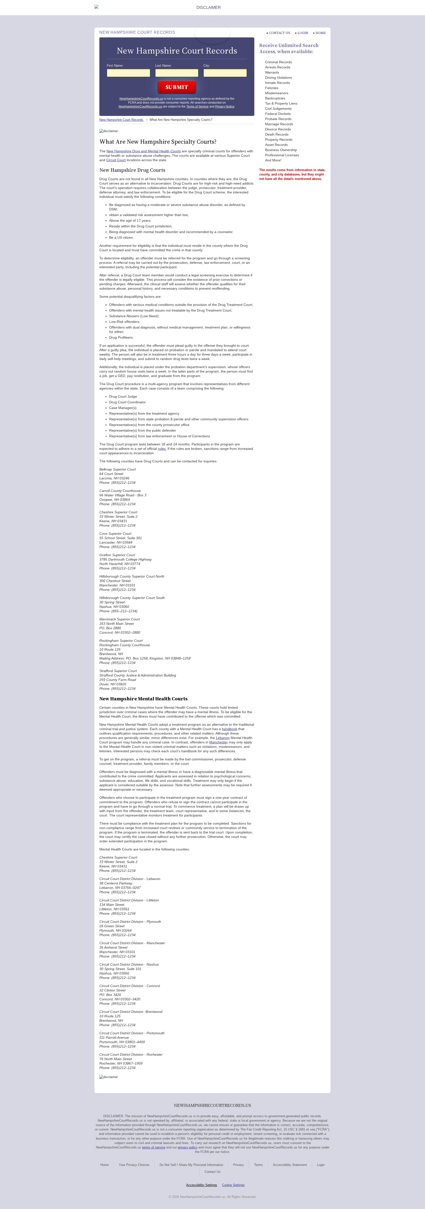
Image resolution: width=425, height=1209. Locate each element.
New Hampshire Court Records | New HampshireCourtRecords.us (212, 33)
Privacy (238, 1165)
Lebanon (223, 738)
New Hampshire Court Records (121, 120)
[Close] (327, 8)
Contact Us (213, 1172)
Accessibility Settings (201, 1185)
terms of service (153, 1147)
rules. (162, 449)
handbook (229, 729)
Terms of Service (197, 106)
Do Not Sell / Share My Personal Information (191, 1165)
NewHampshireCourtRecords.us (141, 98)
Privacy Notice (224, 106)
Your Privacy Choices (134, 1165)
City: (206, 65)
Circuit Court (116, 160)
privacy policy (187, 1147)
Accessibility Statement (290, 1165)
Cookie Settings (233, 1185)
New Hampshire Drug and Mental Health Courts (143, 151)
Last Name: (163, 65)
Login (303, 33)
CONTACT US (279, 33)
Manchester (218, 742)
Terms (258, 1165)
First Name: (115, 65)
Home (321, 33)
